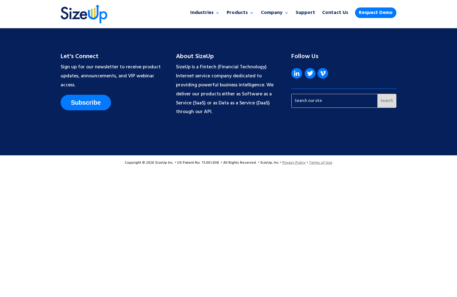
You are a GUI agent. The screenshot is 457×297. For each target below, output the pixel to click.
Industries (202, 14)
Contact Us (335, 14)
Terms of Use (320, 163)
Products (237, 14)
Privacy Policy (294, 163)
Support (305, 14)
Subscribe (86, 102)
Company (272, 14)
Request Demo (376, 13)
